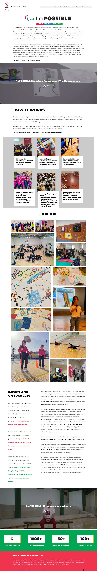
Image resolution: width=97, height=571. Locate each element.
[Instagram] (83, 570)
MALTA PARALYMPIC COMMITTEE (28, 555)
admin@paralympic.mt (33, 60)
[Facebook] (81, 570)
